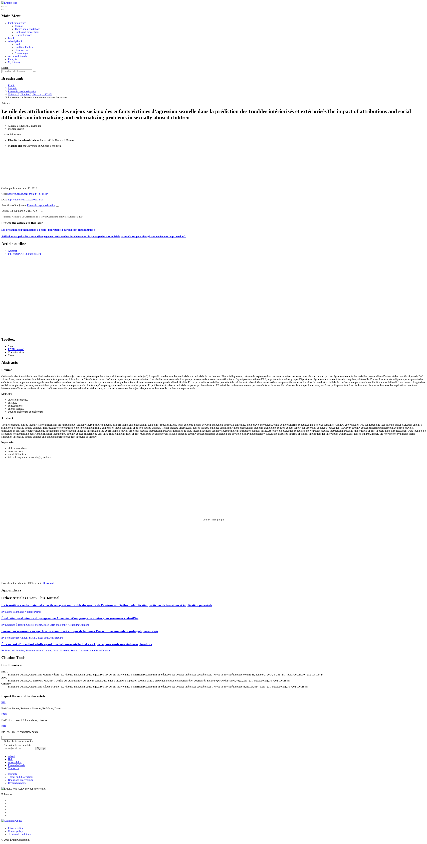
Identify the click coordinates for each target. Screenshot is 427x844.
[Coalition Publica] (11, 820)
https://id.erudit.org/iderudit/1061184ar (27, 193)
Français (12, 59)
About (18, 41)
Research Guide (16, 765)
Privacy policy (15, 828)
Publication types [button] (17, 23)
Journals (19, 26)
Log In (11, 38)
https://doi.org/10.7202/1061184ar (25, 199)
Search (5, 67)
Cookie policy (15, 831)
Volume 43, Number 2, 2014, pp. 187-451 (30, 94)
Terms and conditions (19, 834)
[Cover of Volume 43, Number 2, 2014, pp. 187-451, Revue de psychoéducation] (213, 167)
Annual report (22, 53)
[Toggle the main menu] (2, 9)
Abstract (12, 250)
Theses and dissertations (27, 29)
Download (48, 583)
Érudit (18, 44)
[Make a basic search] (2, 6)
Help (10, 759)
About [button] (11, 41)
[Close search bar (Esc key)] (6, 6)
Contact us (13, 768)
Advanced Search (17, 56)
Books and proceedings (27, 32)
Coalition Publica (24, 47)
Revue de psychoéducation (22, 91)
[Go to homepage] (9, 2)
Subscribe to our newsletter (18, 745)
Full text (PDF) (16, 253)
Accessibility (15, 762)
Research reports (23, 35)
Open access (21, 50)
